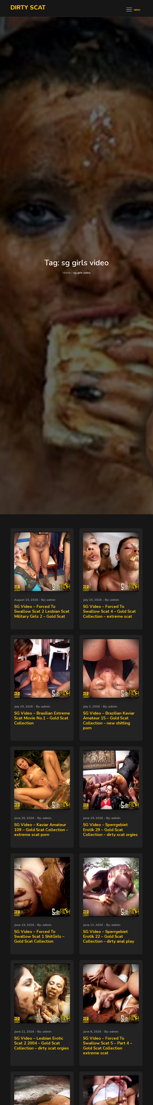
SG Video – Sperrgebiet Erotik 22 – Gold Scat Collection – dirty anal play (108, 936)
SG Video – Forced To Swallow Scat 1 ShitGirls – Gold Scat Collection (39, 936)
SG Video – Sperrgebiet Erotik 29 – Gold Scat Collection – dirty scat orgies (110, 829)
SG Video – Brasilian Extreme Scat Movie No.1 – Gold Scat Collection (42, 718)
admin (50, 600)
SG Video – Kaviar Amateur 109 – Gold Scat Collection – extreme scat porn (41, 829)
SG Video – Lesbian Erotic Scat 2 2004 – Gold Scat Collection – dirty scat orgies (41, 1043)
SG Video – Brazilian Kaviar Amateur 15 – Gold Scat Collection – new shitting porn (109, 720)
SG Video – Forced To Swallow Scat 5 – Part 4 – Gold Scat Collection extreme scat (107, 1046)
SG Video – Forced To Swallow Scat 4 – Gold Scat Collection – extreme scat (109, 611)
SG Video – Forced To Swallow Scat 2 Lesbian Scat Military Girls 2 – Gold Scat (41, 611)
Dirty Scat (28, 8)
